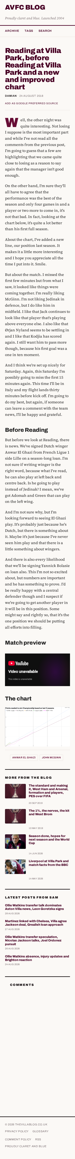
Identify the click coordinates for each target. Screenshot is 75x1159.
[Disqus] (37, 1042)
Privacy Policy (17, 1131)
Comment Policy (18, 1139)
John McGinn (51, 757)
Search (45, 30)
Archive (12, 30)
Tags (29, 30)
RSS (38, 1139)
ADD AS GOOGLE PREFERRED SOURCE (31, 103)
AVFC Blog (25, 8)
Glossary (40, 1131)
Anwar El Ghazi (24, 757)
